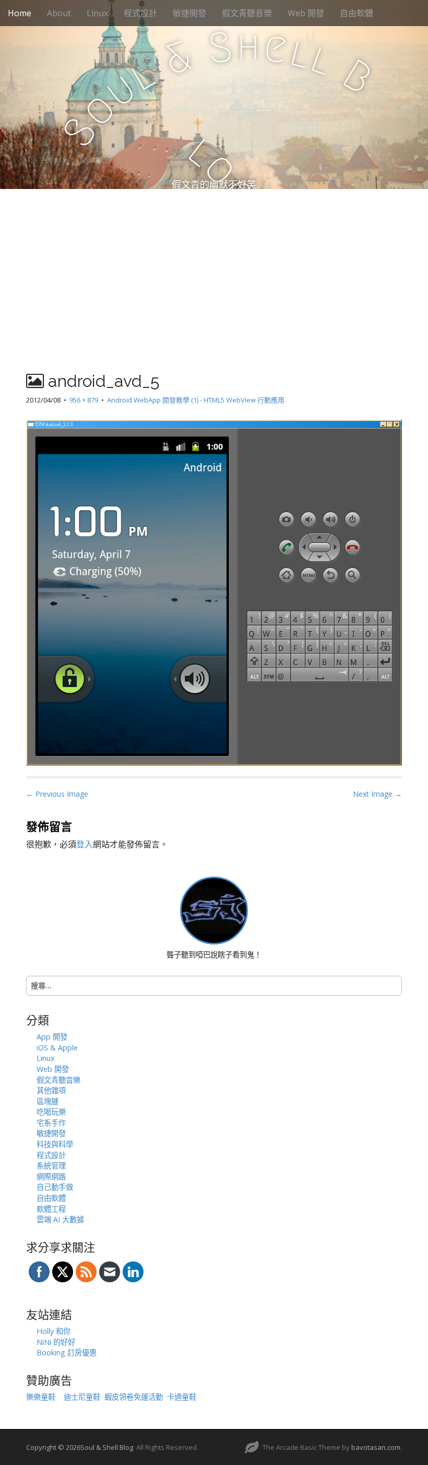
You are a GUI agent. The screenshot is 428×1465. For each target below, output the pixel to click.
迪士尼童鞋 (82, 1397)
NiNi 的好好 (56, 1342)
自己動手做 (55, 1187)
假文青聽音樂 (247, 13)
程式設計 (140, 13)
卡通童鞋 (181, 1397)
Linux (97, 13)
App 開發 (52, 1037)
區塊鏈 (47, 1101)
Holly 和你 (53, 1331)
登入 (84, 844)
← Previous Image (57, 794)
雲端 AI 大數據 (60, 1219)
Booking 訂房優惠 (67, 1352)
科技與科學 (55, 1144)
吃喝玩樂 (51, 1112)
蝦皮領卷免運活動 (133, 1397)
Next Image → (377, 794)
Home (19, 13)
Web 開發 (306, 13)
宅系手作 (51, 1123)
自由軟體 (356, 13)
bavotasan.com (375, 1447)
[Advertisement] (214, 267)
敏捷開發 (189, 13)
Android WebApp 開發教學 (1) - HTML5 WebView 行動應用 (195, 400)
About (59, 13)
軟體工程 (51, 1209)
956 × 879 (83, 400)
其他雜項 (51, 1090)
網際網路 (51, 1177)
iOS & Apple (57, 1048)
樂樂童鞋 (40, 1397)
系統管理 (51, 1166)
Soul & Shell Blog (106, 1447)
